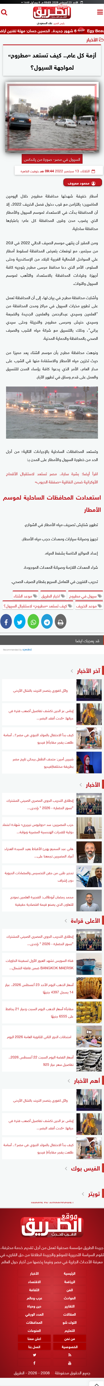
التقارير (70, 1305)
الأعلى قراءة (85, 919)
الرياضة (69, 1281)
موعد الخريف (87, 605)
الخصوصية (70, 1346)
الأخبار (92, 39)
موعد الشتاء (23, 595)
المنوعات (34, 1330)
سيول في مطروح (83, 595)
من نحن (69, 1338)
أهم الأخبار (87, 1079)
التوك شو (70, 1322)
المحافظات (34, 1322)
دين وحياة (34, 1305)
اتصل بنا (34, 1346)
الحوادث (70, 1297)
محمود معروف (78, 182)
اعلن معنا (34, 1338)
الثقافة (34, 1289)
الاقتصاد (34, 1281)
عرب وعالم (34, 1297)
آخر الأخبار (88, 669)
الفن (70, 1289)
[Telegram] (47, 621)
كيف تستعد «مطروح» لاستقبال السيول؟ (36, 605)
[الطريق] (52, 17)
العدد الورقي (34, 1313)
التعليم (70, 1330)
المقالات (69, 1313)
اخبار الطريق (51, 595)
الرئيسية (69, 1273)
